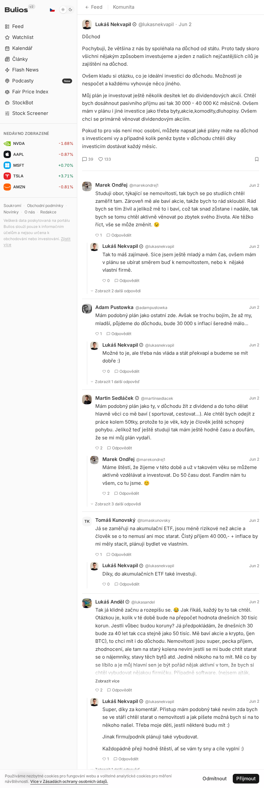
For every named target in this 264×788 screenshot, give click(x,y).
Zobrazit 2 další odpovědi (118, 290)
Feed (96, 7)
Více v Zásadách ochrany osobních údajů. (69, 781)
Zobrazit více (107, 681)
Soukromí (12, 205)
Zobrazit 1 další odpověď (117, 381)
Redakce (48, 212)
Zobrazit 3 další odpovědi (118, 504)
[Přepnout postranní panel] (77, 394)
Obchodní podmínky (45, 205)
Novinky (11, 212)
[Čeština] (52, 9)
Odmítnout (215, 778)
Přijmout (246, 778)
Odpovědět (121, 235)
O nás (29, 212)
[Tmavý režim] (67, 9)
